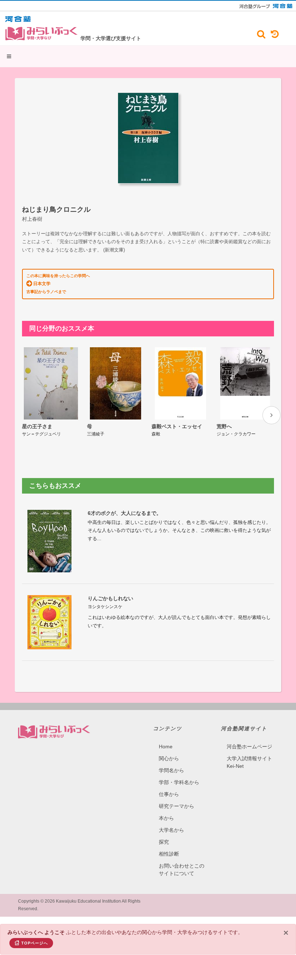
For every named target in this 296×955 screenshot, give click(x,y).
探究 (164, 842)
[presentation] (271, 415)
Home (166, 746)
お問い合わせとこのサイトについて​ (181, 869)
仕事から (169, 794)
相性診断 (169, 854)
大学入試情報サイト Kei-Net (249, 762)
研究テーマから (176, 806)
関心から (169, 758)
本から (166, 818)
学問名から (171, 770)
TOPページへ (34, 943)
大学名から (171, 830)
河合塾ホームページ (249, 746)
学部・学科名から (179, 782)
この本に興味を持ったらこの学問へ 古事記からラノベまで (58, 284)
